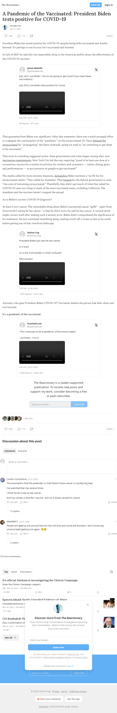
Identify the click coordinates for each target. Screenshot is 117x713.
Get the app (73, 698)
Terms (64, 691)
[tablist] (15, 451)
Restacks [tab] (22, 451)
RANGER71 (12, 521)
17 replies (15, 511)
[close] (87, 604)
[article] (58, 586)
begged (67, 180)
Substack (43, 706)
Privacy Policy (81, 657)
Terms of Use (73, 654)
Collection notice (77, 691)
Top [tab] (6, 571)
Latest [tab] (14, 571)
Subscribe (96, 4)
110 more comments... (11, 556)
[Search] (111, 572)
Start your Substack (50, 698)
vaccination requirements (16, 160)
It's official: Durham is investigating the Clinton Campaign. (40, 580)
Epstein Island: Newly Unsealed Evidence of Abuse (34, 599)
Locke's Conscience (17, 479)
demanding (61, 176)
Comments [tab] (9, 451)
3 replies (14, 542)
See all (8, 637)
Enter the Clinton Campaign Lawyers (21, 584)
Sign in (109, 4)
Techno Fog (15, 26)
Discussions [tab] (26, 571)
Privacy (55, 691)
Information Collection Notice (57, 657)
